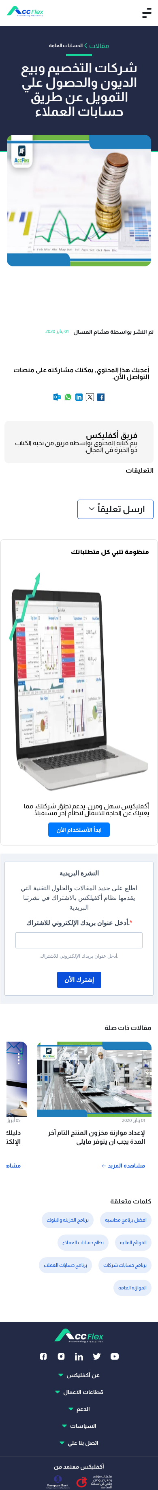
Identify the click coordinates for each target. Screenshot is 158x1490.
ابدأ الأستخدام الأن (79, 830)
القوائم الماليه (133, 1242)
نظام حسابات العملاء (83, 1242)
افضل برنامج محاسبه (126, 1220)
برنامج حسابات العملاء (65, 1265)
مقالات (99, 45)
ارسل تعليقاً (121, 509)
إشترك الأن (79, 979)
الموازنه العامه (132, 1288)
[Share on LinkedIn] (78, 399)
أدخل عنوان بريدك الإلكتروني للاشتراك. (78, 922)
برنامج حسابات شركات (125, 1265)
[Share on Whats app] (67, 399)
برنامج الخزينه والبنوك (68, 1220)
